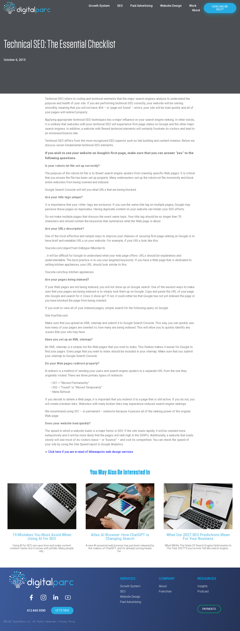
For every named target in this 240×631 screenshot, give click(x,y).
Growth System (99, 5)
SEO (120, 5)
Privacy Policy (67, 621)
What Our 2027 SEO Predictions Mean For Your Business (198, 537)
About (196, 10)
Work (192, 5)
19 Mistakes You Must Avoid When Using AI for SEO (42, 537)
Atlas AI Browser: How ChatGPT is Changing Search (120, 537)
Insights (202, 586)
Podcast (203, 591)
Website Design (171, 5)
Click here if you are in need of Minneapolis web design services (90, 452)
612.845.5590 (36, 610)
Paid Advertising (141, 5)
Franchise (165, 591)
